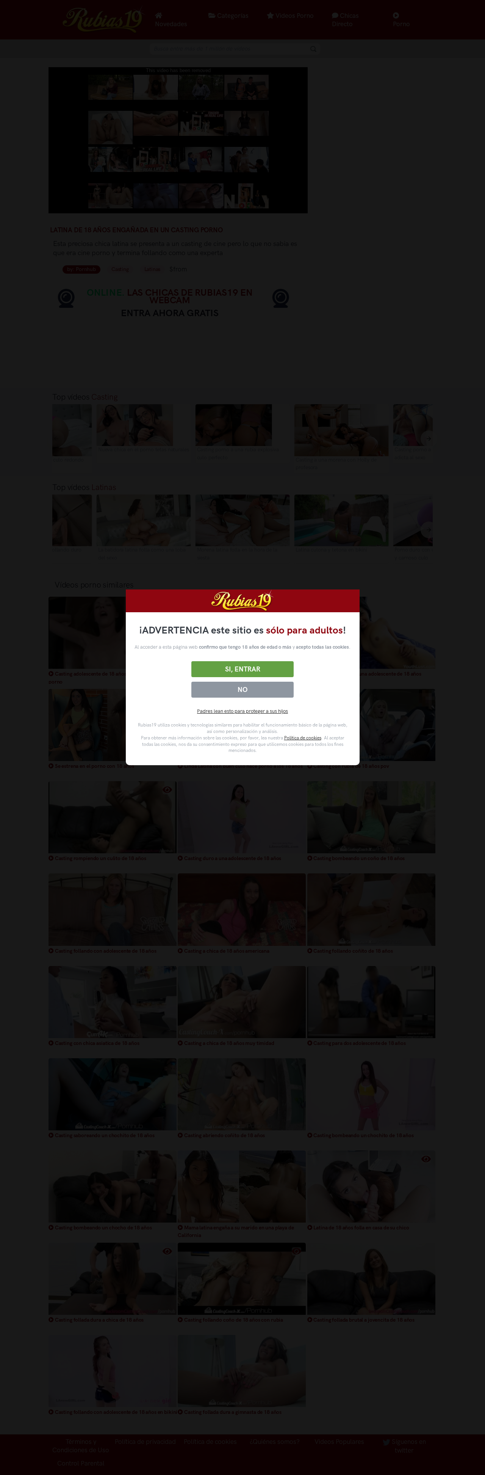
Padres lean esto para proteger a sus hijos (242, 711)
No (242, 689)
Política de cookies (302, 738)
